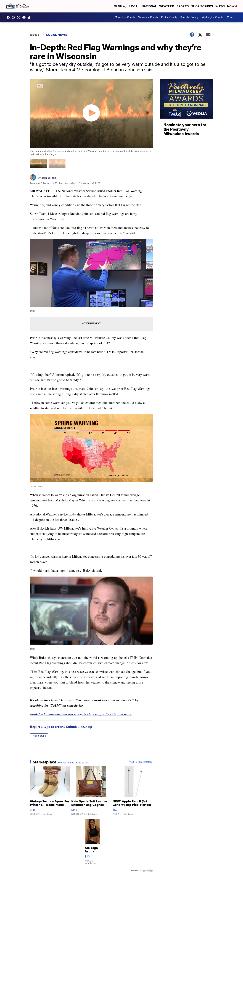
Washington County (212, 17)
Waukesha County (148, 17)
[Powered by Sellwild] (147, 870)
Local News (56, 34)
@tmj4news (30, 17)
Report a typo (39, 735)
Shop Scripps (202, 6)
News (35, 34)
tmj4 (9, 17)
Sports (182, 6)
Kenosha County (189, 17)
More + (231, 17)
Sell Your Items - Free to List (73, 762)
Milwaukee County (125, 17)
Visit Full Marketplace (141, 762)
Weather (166, 6)
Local (134, 6)
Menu (118, 6)
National (149, 6)
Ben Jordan (49, 177)
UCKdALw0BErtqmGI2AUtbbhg (24, 17)
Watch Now (225, 6)
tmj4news (14, 17)
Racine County (169, 17)
